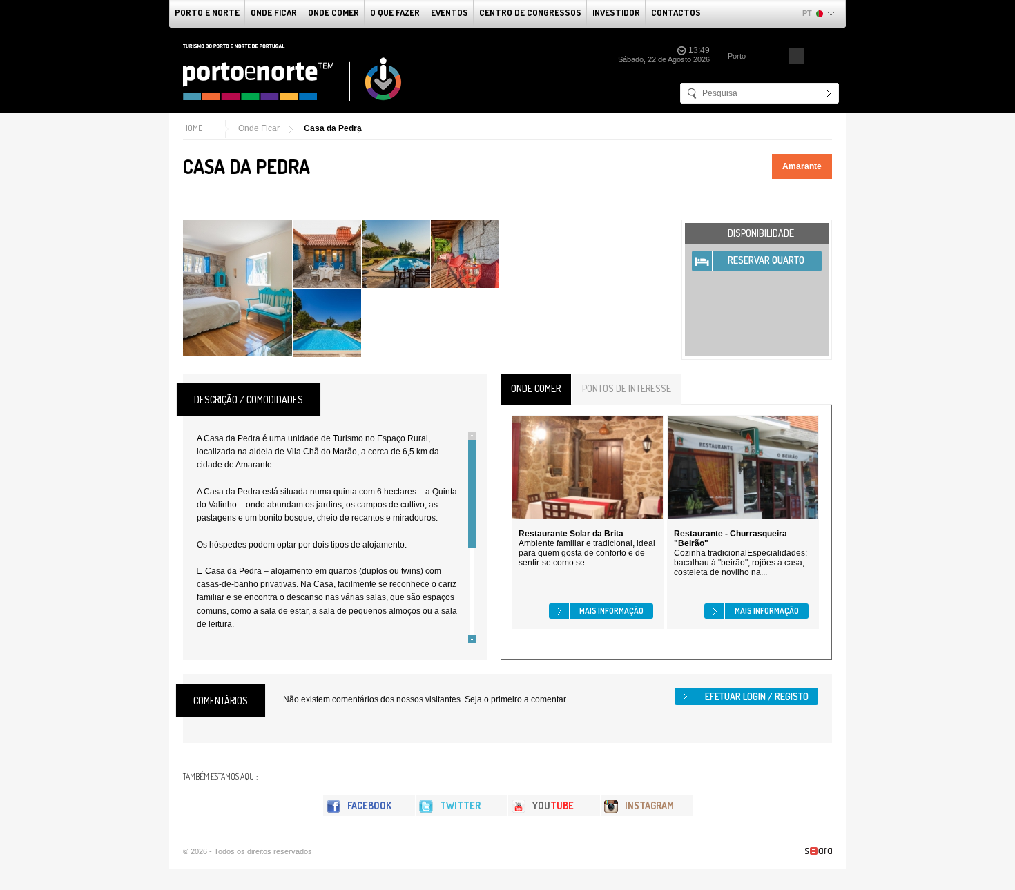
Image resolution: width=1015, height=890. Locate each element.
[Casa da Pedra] (237, 288)
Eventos (449, 12)
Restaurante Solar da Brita (571, 534)
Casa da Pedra (333, 128)
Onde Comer (333, 12)
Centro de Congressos (530, 12)
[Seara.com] (818, 851)
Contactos (676, 12)
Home (192, 128)
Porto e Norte (207, 12)
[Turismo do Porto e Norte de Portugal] (293, 72)
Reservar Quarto (766, 260)
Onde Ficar (274, 12)
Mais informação (611, 611)
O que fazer (395, 12)
